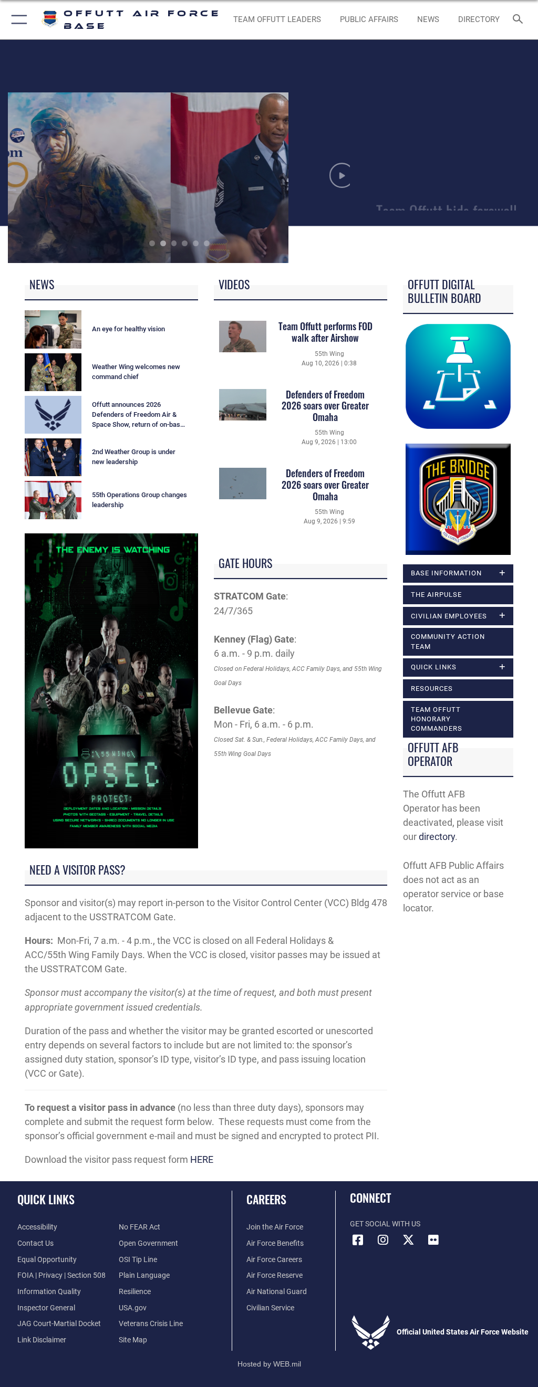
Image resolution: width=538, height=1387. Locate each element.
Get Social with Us (385, 1224)
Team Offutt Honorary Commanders (436, 719)
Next (316, 177)
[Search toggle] (520, 19)
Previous (42, 177)
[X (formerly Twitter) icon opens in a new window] (408, 1240)
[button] (17, 19)
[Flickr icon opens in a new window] (433, 1240)
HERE (201, 1159)
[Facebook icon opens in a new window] (358, 1240)
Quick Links (46, 1199)
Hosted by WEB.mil (269, 1364)
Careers (266, 1199)
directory (437, 836)
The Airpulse (436, 594)
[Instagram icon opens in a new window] (383, 1240)
